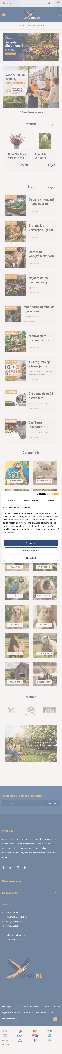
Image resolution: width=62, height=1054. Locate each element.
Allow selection (31, 550)
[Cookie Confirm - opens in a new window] (47, 493)
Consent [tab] (11, 500)
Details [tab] (50, 500)
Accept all (31, 543)
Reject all (31, 558)
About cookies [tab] (31, 500)
